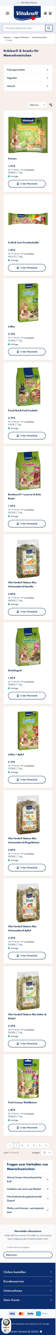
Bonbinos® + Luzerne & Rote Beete (24, 484)
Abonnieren (11, 1231)
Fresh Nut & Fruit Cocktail (22, 400)
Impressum (36, 1306)
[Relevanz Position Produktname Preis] (35, 104)
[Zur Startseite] (27, 13)
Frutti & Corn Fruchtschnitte (23, 237)
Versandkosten (29, 166)
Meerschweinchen (39, 37)
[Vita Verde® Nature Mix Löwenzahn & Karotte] (27, 546)
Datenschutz (25, 1306)
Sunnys (12, 155)
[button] (26, 1248)
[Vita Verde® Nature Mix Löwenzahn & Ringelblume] (27, 795)
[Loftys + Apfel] (27, 713)
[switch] (6, 1330)
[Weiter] (45, 1118)
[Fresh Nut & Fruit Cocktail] (27, 378)
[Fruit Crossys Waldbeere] (27, 1053)
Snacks (9, 40)
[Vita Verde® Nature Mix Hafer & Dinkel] (27, 967)
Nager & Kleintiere (21, 37)
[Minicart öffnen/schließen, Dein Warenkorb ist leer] (50, 13)
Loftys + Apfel (16, 736)
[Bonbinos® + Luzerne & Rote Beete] (27, 460)
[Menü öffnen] (7, 13)
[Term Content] (41, 1331)
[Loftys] (27, 296)
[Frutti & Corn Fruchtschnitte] (27, 214)
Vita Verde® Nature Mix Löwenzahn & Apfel (22, 905)
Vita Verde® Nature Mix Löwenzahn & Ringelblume (23, 820)
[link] (9, 1118)
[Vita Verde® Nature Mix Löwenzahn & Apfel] (27, 881)
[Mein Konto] (45, 13)
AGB (15, 1306)
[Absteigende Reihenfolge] (48, 103)
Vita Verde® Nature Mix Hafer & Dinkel (26, 991)
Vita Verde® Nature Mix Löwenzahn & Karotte (22, 570)
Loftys (11, 318)
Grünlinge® (15, 654)
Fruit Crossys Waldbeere (22, 1075)
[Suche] (49, 28)
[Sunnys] (27, 132)
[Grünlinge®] (27, 632)
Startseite (6, 37)
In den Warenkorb (28, 180)
